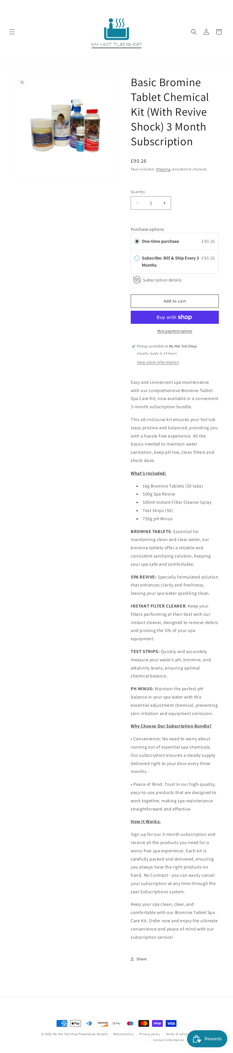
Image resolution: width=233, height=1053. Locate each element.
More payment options (174, 331)
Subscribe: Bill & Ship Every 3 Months (170, 261)
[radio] (137, 241)
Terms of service (178, 1034)
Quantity (138, 191)
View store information (158, 362)
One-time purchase (160, 241)
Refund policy (123, 1034)
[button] (12, 32)
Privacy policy (149, 1034)
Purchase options (147, 229)
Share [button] (141, 958)
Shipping (163, 169)
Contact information (168, 1040)
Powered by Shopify (93, 1034)
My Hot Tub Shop (65, 1034)
